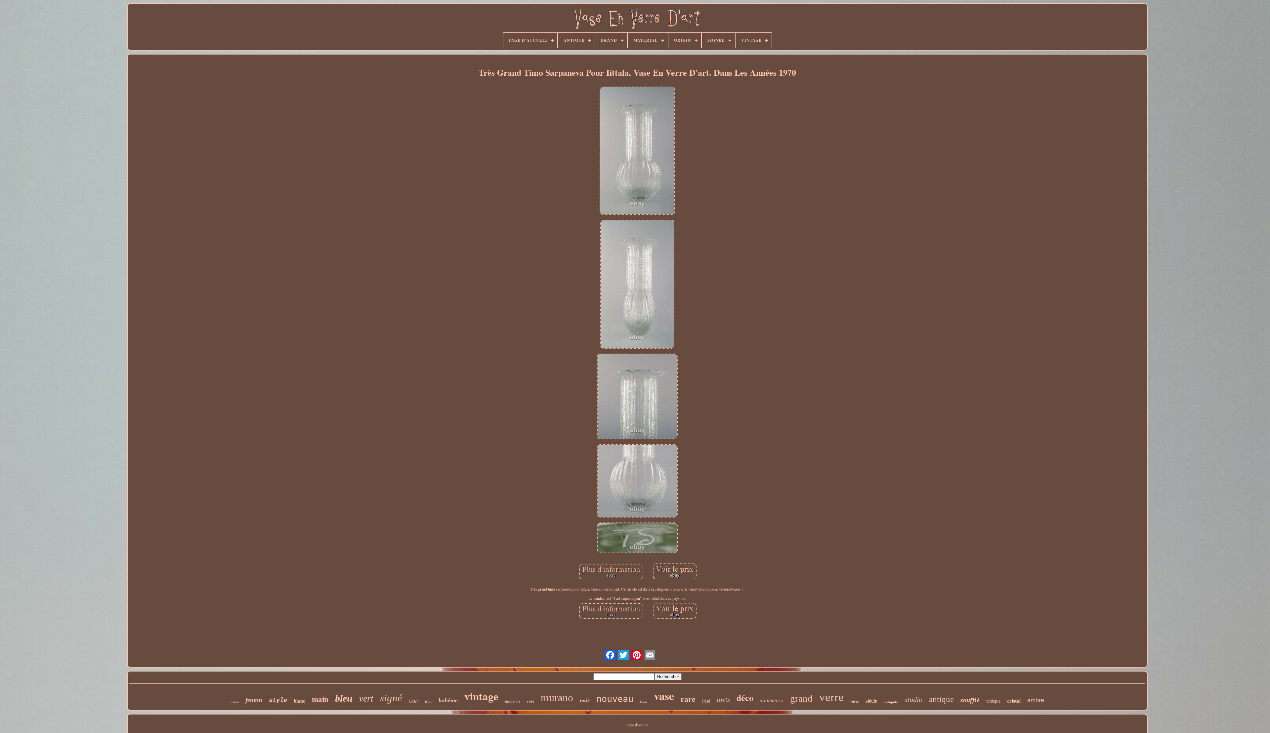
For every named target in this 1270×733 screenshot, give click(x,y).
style (278, 700)
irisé (706, 701)
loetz (723, 700)
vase (664, 695)
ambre (1035, 700)
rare (688, 699)
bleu (344, 698)
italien (235, 702)
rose (530, 701)
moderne (513, 701)
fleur (643, 702)
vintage (481, 696)
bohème (448, 700)
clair (413, 701)
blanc (299, 701)
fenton (253, 700)
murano (557, 698)
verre (831, 697)
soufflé (970, 700)
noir (585, 700)
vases (854, 701)
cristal (1014, 701)
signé (391, 698)
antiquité (891, 702)
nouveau (614, 699)
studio (913, 699)
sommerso (771, 700)
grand (801, 698)
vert (366, 698)
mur (428, 701)
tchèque (993, 701)
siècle (871, 701)
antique (941, 699)
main (320, 699)
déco (745, 697)
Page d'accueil (637, 724)
